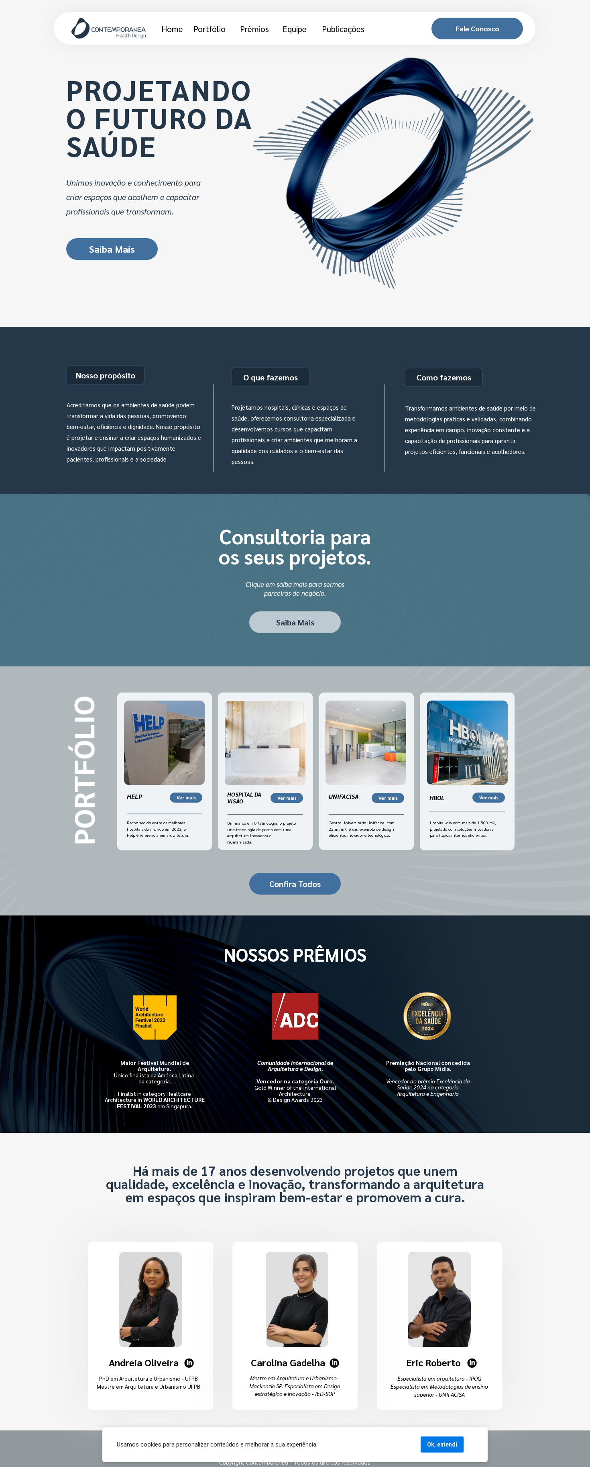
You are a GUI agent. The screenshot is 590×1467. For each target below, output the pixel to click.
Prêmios (254, 28)
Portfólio (209, 28)
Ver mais (185, 797)
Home (172, 28)
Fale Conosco (477, 28)
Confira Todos (295, 884)
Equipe (295, 28)
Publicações (343, 28)
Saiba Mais (112, 248)
